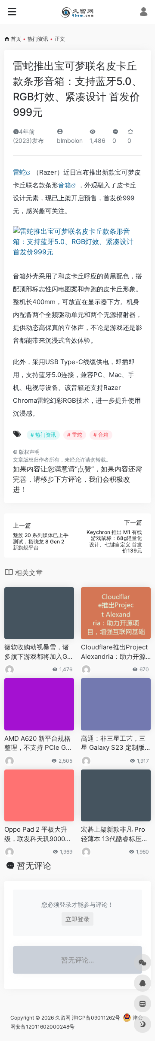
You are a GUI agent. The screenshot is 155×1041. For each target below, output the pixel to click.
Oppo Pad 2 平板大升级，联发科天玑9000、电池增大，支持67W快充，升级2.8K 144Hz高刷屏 (38, 834)
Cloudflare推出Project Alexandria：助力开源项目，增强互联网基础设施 (114, 652)
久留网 (63, 1017)
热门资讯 (38, 39)
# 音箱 (100, 434)
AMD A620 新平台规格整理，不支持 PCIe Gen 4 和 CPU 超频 (39, 743)
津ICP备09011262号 (96, 1017)
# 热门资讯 (43, 434)
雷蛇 (19, 172)
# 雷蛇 (74, 434)
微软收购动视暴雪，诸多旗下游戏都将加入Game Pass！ (37, 652)
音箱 (64, 185)
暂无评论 (34, 865)
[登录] (143, 12)
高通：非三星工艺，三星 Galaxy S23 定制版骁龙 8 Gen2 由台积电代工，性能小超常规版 (113, 743)
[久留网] (77, 12)
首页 (16, 39)
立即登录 (77, 919)
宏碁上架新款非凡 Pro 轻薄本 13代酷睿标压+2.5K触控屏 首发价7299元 (116, 834)
